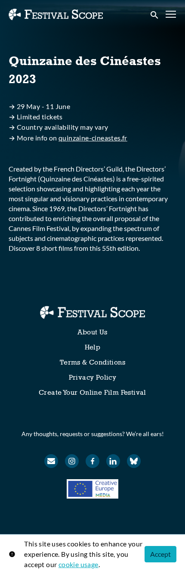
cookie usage (79, 564)
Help (93, 347)
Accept (160, 554)
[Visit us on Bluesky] (134, 461)
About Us (92, 332)
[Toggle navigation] (171, 14)
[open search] (155, 14)
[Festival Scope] (92, 312)
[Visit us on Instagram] (72, 461)
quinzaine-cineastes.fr (93, 138)
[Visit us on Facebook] (92, 461)
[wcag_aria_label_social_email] (51, 461)
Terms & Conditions (92, 362)
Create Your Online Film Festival (92, 392)
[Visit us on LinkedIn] (113, 461)
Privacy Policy (93, 377)
